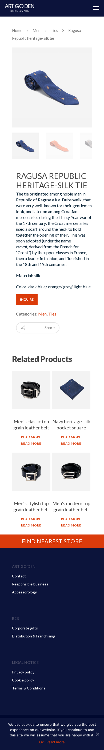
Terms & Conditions (28, 688)
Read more (31, 437)
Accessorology (24, 592)
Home (17, 30)
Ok (41, 742)
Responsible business (30, 584)
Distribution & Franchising (33, 636)
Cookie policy (23, 680)
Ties (54, 30)
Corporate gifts (25, 628)
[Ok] (97, 734)
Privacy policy (23, 672)
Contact (19, 576)
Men (37, 30)
